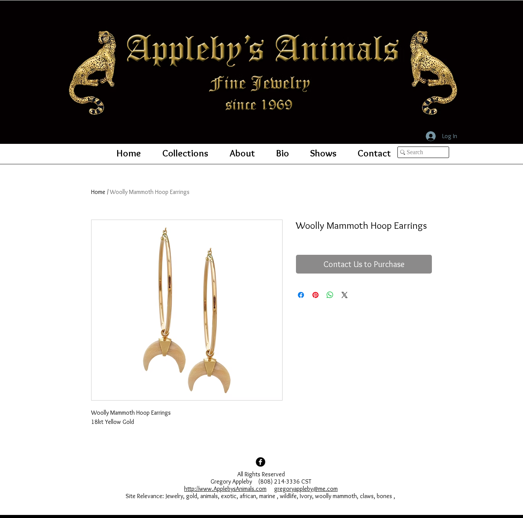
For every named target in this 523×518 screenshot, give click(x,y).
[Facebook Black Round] (260, 462)
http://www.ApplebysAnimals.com (225, 488)
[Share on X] (344, 295)
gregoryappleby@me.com (306, 488)
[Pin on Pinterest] (315, 295)
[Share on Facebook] (301, 295)
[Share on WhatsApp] (330, 295)
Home (98, 191)
